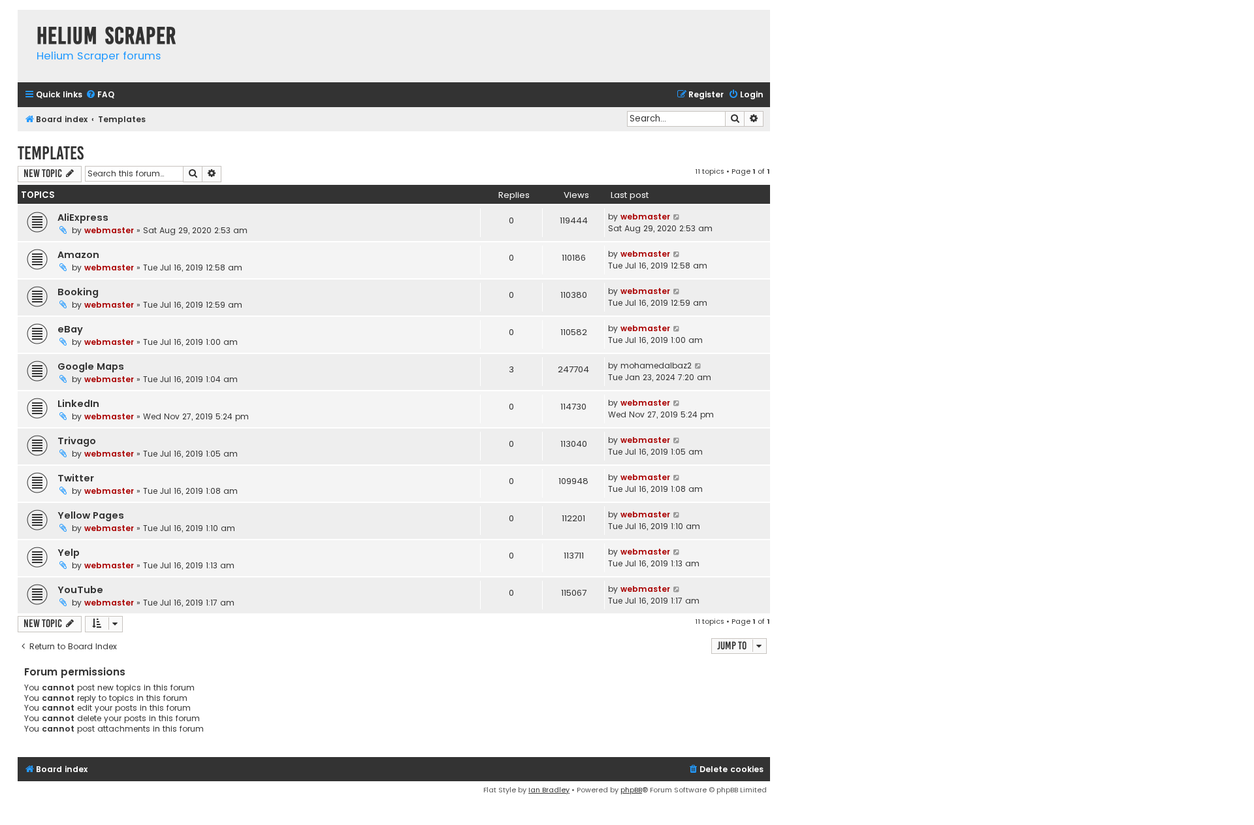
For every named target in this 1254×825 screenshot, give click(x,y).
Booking (78, 292)
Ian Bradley (549, 790)
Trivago (76, 440)
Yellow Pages (90, 515)
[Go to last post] (677, 217)
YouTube (80, 589)
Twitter (75, 478)
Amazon (78, 254)
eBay (70, 329)
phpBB (631, 790)
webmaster (109, 230)
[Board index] (24, 22)
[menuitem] (100, 95)
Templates (51, 153)
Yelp (68, 552)
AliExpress (82, 217)
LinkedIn (78, 403)
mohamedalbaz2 (656, 365)
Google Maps (90, 366)
